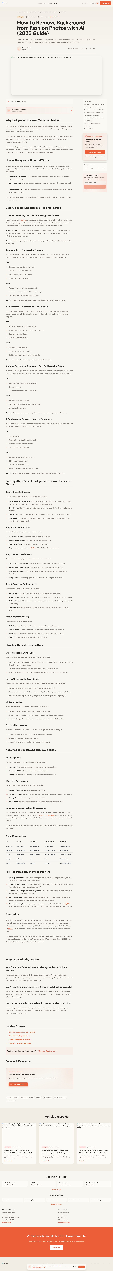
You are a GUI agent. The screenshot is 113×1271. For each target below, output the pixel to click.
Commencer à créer (95, 152)
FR (97, 3)
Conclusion (86, 126)
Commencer (56, 1247)
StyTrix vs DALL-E (62, 1215)
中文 (86, 3)
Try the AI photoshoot (18, 1084)
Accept (81, 1266)
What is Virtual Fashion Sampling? (11, 1217)
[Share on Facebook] (90, 48)
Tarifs (50, 3)
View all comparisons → (64, 1222)
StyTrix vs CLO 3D (62, 1217)
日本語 (92, 3)
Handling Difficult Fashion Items (91, 115)
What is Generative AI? (8, 1219)
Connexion (105, 3)
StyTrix (23, 220)
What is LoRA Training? (8, 1215)
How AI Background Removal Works (92, 107)
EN (82, 3)
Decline (75, 1266)
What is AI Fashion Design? (9, 1212)
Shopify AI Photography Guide (19, 1036)
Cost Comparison (88, 120)
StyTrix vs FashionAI (63, 1219)
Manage (67, 1266)
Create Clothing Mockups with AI (20, 1039)
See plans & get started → (48, 1051)
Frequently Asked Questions (90, 128)
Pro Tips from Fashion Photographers (92, 123)
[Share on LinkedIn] (86, 48)
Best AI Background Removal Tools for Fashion (94, 109)
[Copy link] (94, 48)
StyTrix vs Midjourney (63, 1212)
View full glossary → (7, 1222)
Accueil (19, 12)
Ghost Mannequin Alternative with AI (22, 1032)
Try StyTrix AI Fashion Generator (20, 1043)
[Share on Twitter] (81, 48)
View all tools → (56, 1189)
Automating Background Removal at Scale (93, 117)
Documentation (42, 3)
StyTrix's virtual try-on (47, 815)
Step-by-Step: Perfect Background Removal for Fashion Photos (95, 112)
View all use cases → (56, 1204)
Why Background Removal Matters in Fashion (94, 104)
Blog (55, 3)
